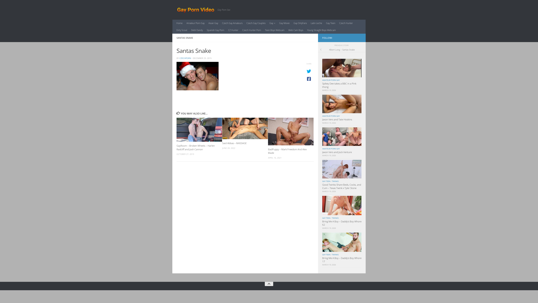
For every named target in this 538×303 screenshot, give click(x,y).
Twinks (335, 181)
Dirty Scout (181, 30)
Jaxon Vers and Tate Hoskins (337, 119)
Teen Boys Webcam (274, 30)
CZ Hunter (233, 30)
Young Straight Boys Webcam (321, 30)
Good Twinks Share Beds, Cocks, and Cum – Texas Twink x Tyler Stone (341, 186)
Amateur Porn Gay (195, 23)
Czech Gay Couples (255, 23)
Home (179, 23)
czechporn (185, 58)
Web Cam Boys (295, 30)
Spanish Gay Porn (215, 30)
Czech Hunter (346, 23)
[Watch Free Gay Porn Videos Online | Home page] (196, 10)
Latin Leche (316, 23)
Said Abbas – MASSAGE (234, 143)
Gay (271, 23)
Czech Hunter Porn (251, 30)
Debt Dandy (197, 30)
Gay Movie (284, 23)
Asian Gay (213, 23)
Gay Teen (330, 23)
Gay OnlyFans (300, 23)
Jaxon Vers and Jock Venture (337, 152)
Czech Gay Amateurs (232, 23)
